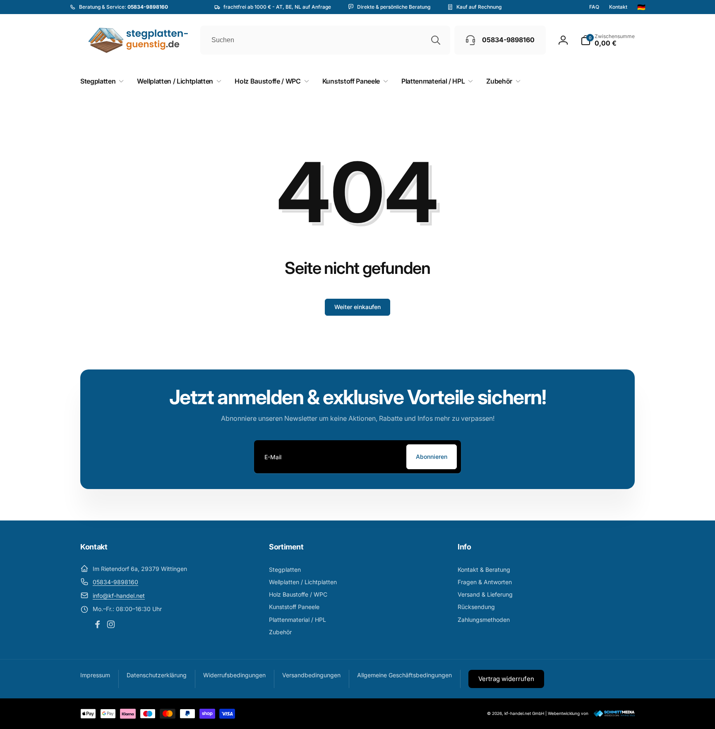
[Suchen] (435, 40)
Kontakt (618, 7)
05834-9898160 (115, 581)
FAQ (594, 7)
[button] (608, 40)
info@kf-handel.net (119, 595)
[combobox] (325, 40)
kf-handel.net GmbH (524, 713)
